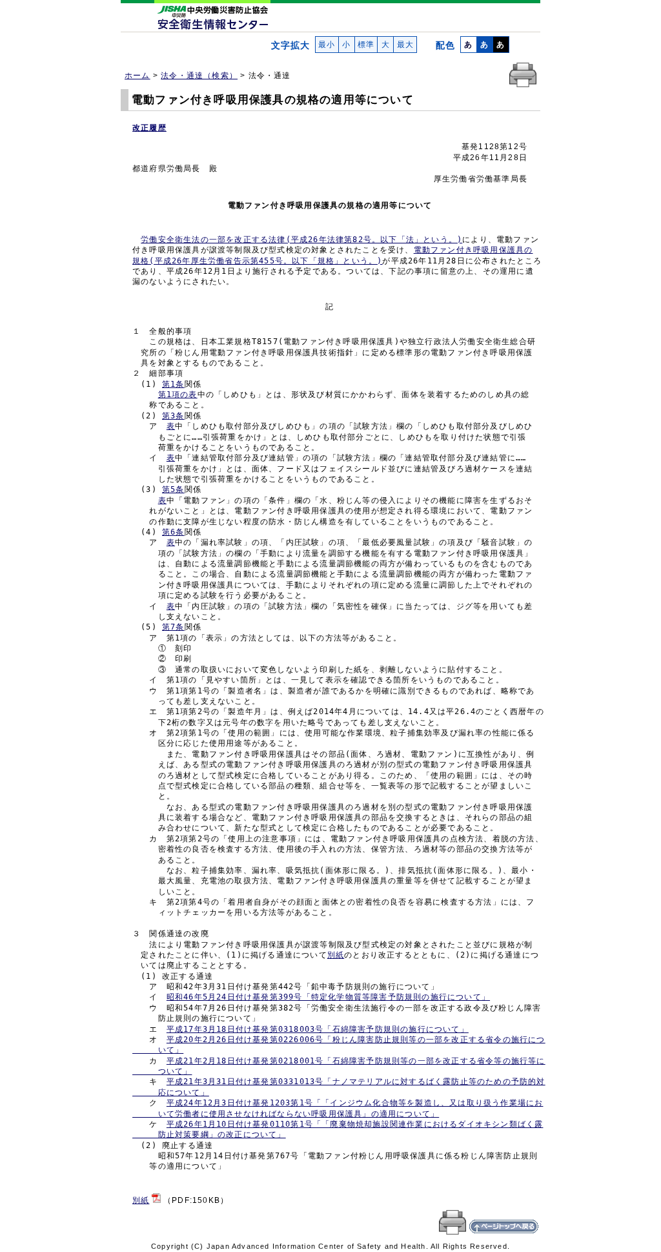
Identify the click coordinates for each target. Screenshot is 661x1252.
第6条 (173, 532)
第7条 (173, 626)
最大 (405, 44)
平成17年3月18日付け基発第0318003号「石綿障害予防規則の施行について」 (318, 1029)
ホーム (137, 75)
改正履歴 (149, 127)
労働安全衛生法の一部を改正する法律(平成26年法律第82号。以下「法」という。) (301, 239)
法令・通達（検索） (199, 75)
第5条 (173, 489)
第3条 (173, 415)
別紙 (335, 955)
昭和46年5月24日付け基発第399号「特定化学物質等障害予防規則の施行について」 (328, 996)
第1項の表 (178, 394)
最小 (327, 44)
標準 (366, 44)
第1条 (173, 384)
